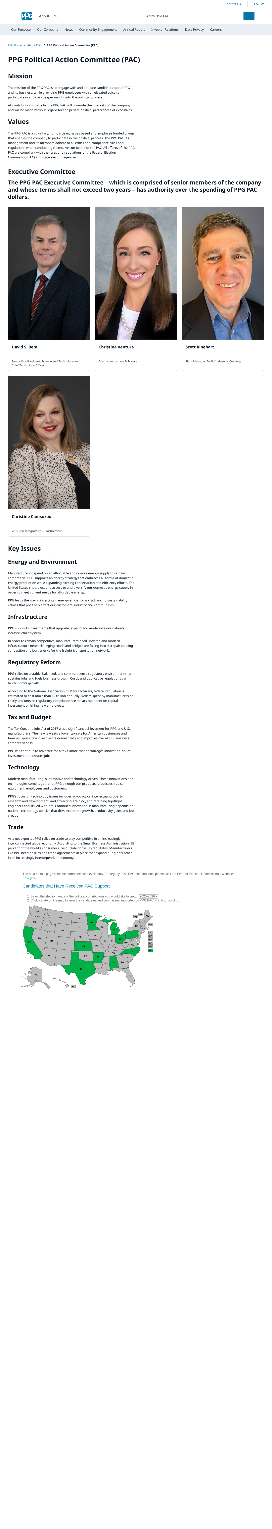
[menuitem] (21, 29)
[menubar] (116, 29)
